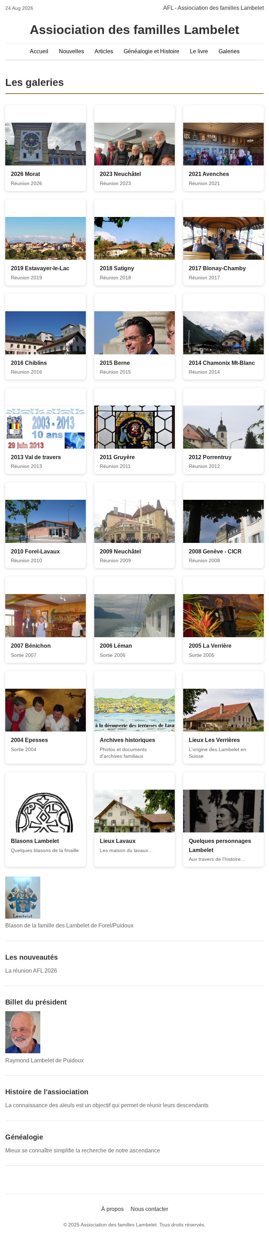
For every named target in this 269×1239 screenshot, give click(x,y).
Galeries (229, 51)
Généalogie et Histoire (151, 51)
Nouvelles (71, 51)
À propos (112, 1211)
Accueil (39, 51)
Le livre (199, 51)
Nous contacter (149, 1211)
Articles (104, 51)
